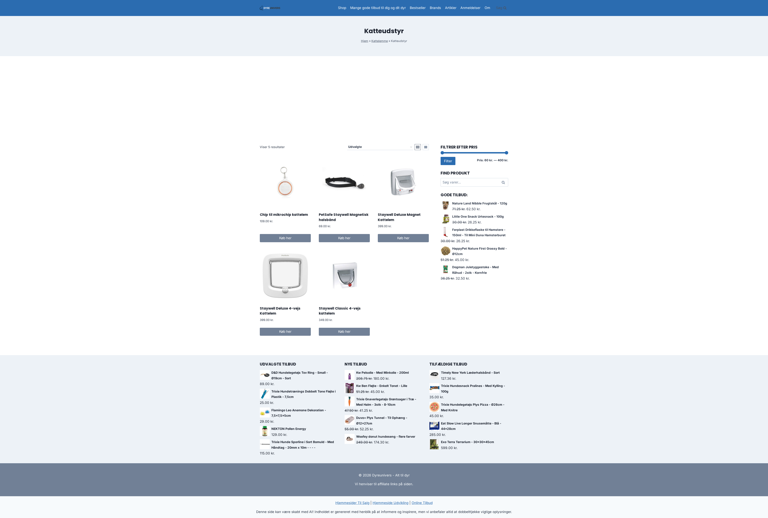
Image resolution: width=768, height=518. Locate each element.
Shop (342, 8)
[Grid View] (418, 147)
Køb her (285, 238)
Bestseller (418, 8)
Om (487, 8)
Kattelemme (379, 41)
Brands (435, 8)
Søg (504, 182)
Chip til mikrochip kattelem (284, 214)
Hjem (364, 41)
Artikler (450, 8)
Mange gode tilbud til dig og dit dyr (378, 8)
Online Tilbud (422, 503)
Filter (448, 161)
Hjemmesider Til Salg (352, 503)
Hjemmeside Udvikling (390, 503)
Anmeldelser (470, 8)
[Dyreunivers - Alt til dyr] (270, 8)
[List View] (426, 147)
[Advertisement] (384, 100)
